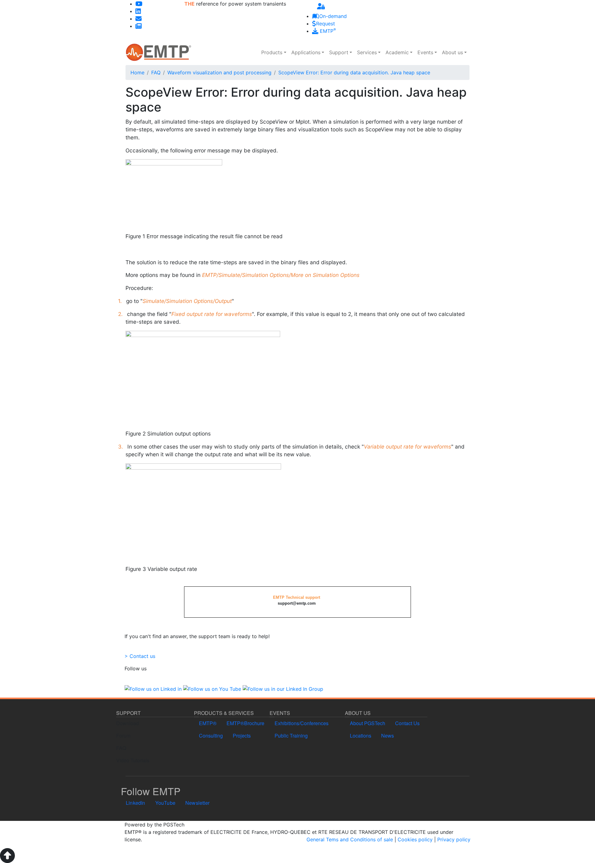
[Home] (158, 52)
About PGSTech (367, 723)
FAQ (156, 72)
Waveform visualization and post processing (219, 72)
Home (137, 72)
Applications (305, 52)
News (387, 735)
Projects (242, 735)
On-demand (333, 16)
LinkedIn (135, 802)
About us (452, 52)
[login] (321, 6)
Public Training (291, 735)
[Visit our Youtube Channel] (139, 4)
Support (338, 52)
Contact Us (407, 723)
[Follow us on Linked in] (153, 688)
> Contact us (140, 656)
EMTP (327, 31)
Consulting (211, 735)
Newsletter (197, 802)
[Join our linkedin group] (138, 11)
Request (325, 23)
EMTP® (208, 723)
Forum (123, 735)
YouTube (165, 802)
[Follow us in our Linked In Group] (283, 688)
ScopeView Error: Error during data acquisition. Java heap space (354, 72)
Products (271, 52)
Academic (397, 52)
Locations (360, 735)
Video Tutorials (132, 760)
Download (127, 723)
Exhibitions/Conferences (301, 723)
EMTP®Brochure (245, 723)
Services (367, 52)
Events (425, 52)
